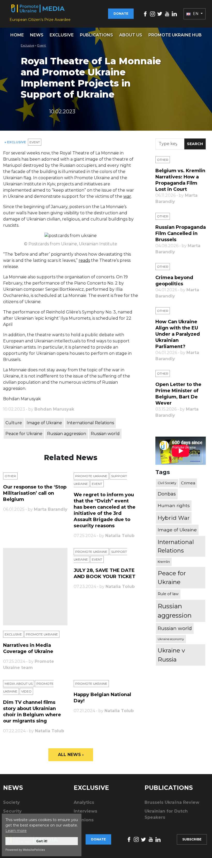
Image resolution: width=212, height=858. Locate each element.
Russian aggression (66, 433)
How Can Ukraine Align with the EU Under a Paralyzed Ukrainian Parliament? (177, 334)
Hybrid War (174, 517)
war (127, 196)
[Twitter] (159, 13)
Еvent (41, 45)
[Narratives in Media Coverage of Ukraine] (35, 586)
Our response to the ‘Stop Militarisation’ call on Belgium (34, 493)
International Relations (90, 422)
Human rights (174, 505)
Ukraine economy (171, 639)
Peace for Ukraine (23, 433)
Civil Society (167, 483)
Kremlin (164, 562)
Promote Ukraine (91, 476)
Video (26, 691)
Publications (96, 35)
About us (130, 35)
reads (84, 260)
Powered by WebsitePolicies (25, 850)
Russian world (105, 433)
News (36, 35)
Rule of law (168, 594)
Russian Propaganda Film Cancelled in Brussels (180, 233)
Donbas (167, 494)
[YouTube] (167, 13)
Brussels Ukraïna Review (172, 802)
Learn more (16, 830)
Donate (120, 13)
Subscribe (191, 839)
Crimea (188, 483)
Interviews (85, 811)
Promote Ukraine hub (175, 35)
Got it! (41, 841)
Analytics (84, 802)
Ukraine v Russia (171, 655)
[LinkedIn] (174, 13)
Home (17, 35)
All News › (71, 754)
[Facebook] (145, 13)
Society (11, 802)
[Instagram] (152, 13)
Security (12, 811)
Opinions (84, 819)
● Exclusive (15, 142)
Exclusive (62, 35)
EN (196, 13)
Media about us (19, 684)
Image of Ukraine (44, 422)
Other (10, 476)
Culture (13, 422)
